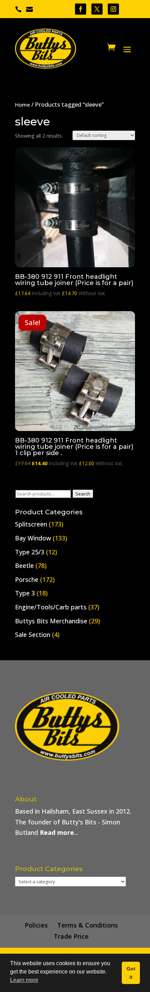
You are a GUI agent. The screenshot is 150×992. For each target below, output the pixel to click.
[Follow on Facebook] (80, 9)
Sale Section (32, 634)
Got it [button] (131, 973)
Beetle (24, 565)
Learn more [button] (24, 980)
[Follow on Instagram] (113, 9)
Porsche (26, 579)
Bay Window (33, 538)
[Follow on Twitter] (97, 9)
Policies (36, 925)
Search (82, 494)
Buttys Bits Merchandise (51, 621)
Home (22, 104)
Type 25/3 (29, 552)
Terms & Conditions (87, 925)
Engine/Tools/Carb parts (51, 607)
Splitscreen (31, 524)
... (59, 832)
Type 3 (25, 593)
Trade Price (71, 936)
